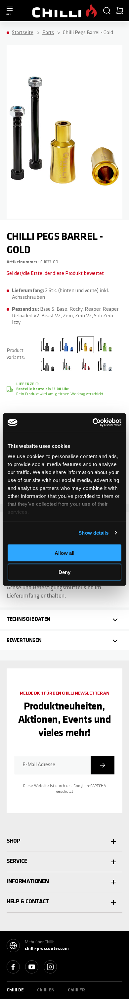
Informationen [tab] (28, 882)
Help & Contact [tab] (28, 902)
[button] (107, 11)
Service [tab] (17, 862)
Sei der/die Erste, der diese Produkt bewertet (55, 273)
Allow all (64, 552)
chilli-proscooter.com (47, 948)
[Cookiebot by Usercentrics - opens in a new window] (92, 422)
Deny (64, 572)
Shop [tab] (14, 841)
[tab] (64, 619)
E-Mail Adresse (38, 764)
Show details (93, 533)
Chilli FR (76, 990)
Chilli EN (46, 990)
